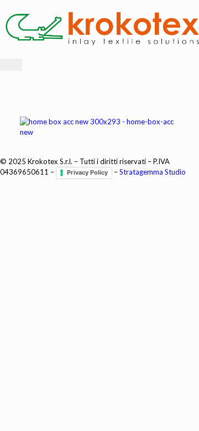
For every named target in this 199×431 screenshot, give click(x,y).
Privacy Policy (87, 172)
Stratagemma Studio (152, 172)
